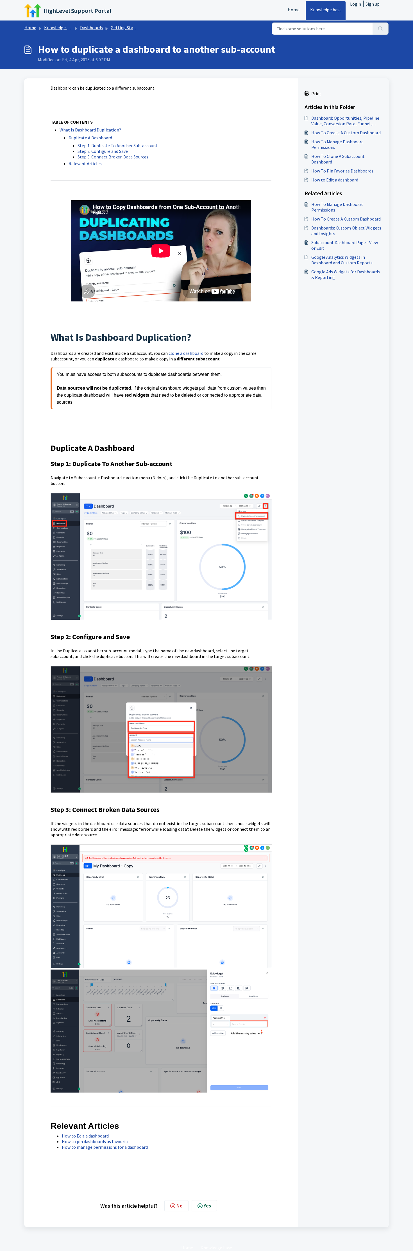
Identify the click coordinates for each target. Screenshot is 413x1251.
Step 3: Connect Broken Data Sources (113, 157)
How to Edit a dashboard (85, 1136)
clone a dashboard (186, 353)
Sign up (373, 4)
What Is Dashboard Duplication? (90, 130)
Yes (207, 1205)
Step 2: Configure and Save (103, 151)
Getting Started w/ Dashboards (141, 27)
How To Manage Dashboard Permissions (337, 144)
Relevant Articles (85, 163)
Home (293, 9)
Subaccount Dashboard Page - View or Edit (344, 245)
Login (355, 4)
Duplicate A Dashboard (90, 137)
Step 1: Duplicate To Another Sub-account (118, 145)
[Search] (381, 28)
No (179, 1205)
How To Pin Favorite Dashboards (342, 171)
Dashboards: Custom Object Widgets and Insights (346, 230)
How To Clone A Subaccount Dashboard (338, 159)
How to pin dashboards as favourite (96, 1141)
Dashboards (91, 27)
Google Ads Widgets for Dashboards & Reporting (345, 274)
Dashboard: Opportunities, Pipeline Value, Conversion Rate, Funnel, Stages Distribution (345, 120)
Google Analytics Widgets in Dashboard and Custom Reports (342, 259)
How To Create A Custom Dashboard (346, 132)
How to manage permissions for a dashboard (105, 1147)
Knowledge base (326, 9)
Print (316, 93)
